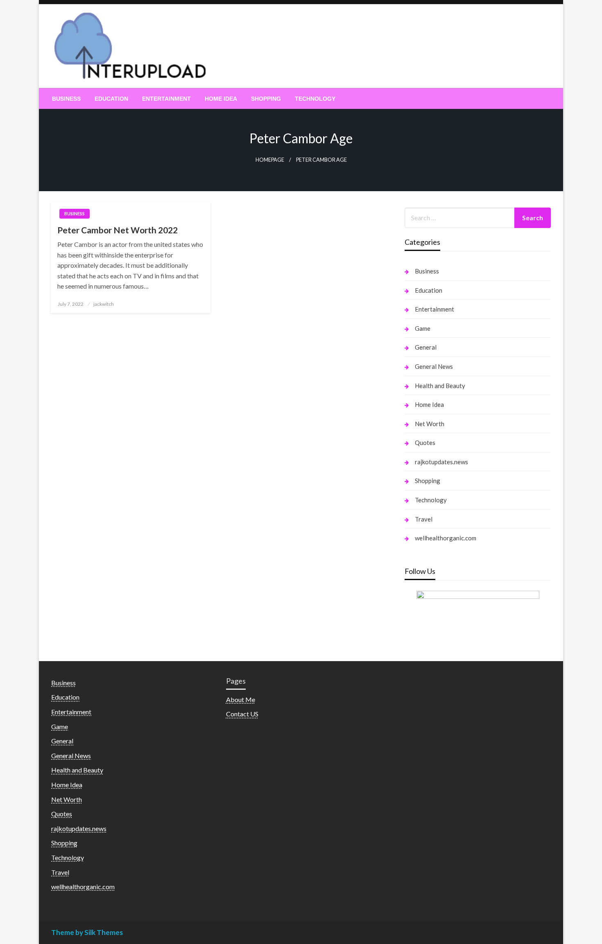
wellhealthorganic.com (445, 538)
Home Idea (221, 98)
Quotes (425, 442)
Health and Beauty (440, 385)
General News (434, 366)
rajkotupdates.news (441, 461)
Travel (423, 519)
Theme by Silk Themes (87, 932)
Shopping (266, 98)
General (426, 347)
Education (111, 98)
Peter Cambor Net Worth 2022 (117, 230)
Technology (315, 98)
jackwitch (103, 304)
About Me (240, 699)
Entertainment (166, 98)
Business (66, 98)
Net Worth (429, 423)
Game (422, 328)
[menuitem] (66, 98)
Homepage (270, 160)
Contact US (242, 714)
